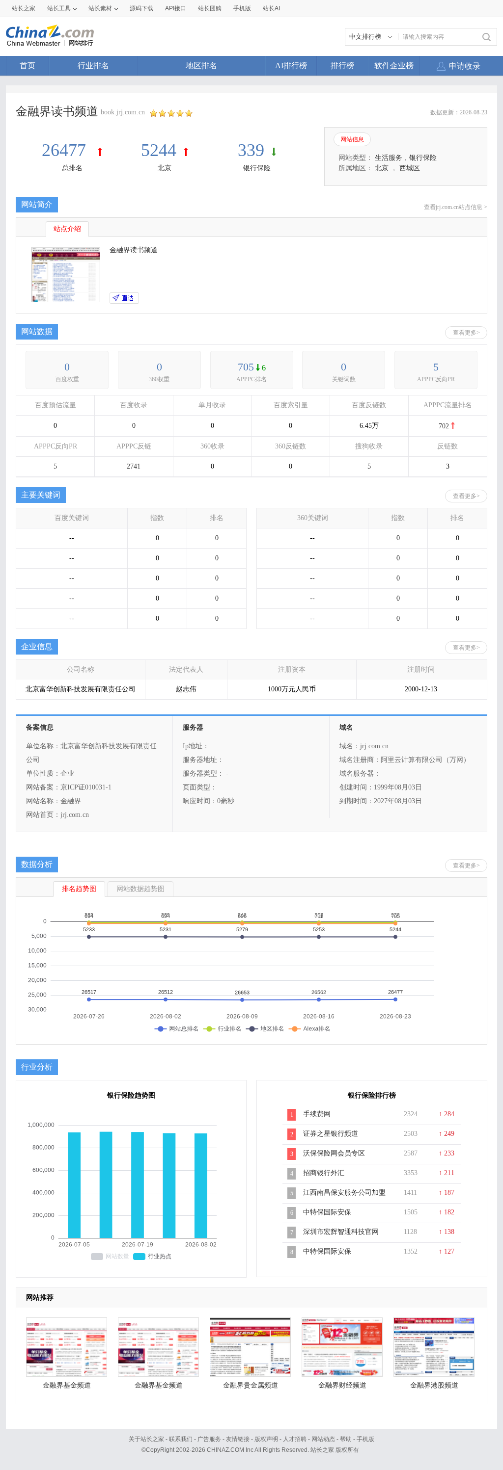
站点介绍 (67, 229)
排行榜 (342, 65)
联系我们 (181, 1439)
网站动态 (323, 1439)
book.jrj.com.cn (123, 112)
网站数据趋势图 (140, 888)
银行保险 (257, 168)
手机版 (365, 1439)
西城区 (409, 168)
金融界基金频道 (67, 1385)
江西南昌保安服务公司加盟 (344, 1192)
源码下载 (141, 8)
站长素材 (100, 8)
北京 (164, 168)
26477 (66, 150)
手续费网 (317, 1114)
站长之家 (23, 8)
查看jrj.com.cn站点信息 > (455, 207)
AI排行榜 (291, 65)
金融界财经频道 (342, 1385)
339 (251, 150)
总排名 (72, 168)
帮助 (346, 1439)
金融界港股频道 (434, 1385)
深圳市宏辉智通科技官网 (341, 1231)
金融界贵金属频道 (250, 1385)
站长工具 (59, 8)
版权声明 (266, 1439)
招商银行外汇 (323, 1173)
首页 (27, 65)
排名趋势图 (79, 888)
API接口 (175, 8)
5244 (158, 150)
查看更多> (466, 332)
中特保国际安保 (327, 1212)
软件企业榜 (394, 65)
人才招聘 (295, 1439)
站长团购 (210, 8)
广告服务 (209, 1439)
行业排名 (93, 65)
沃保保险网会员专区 (334, 1153)
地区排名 (201, 65)
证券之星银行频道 (330, 1133)
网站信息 (352, 139)
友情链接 (238, 1439)
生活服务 (388, 157)
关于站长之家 (146, 1439)
